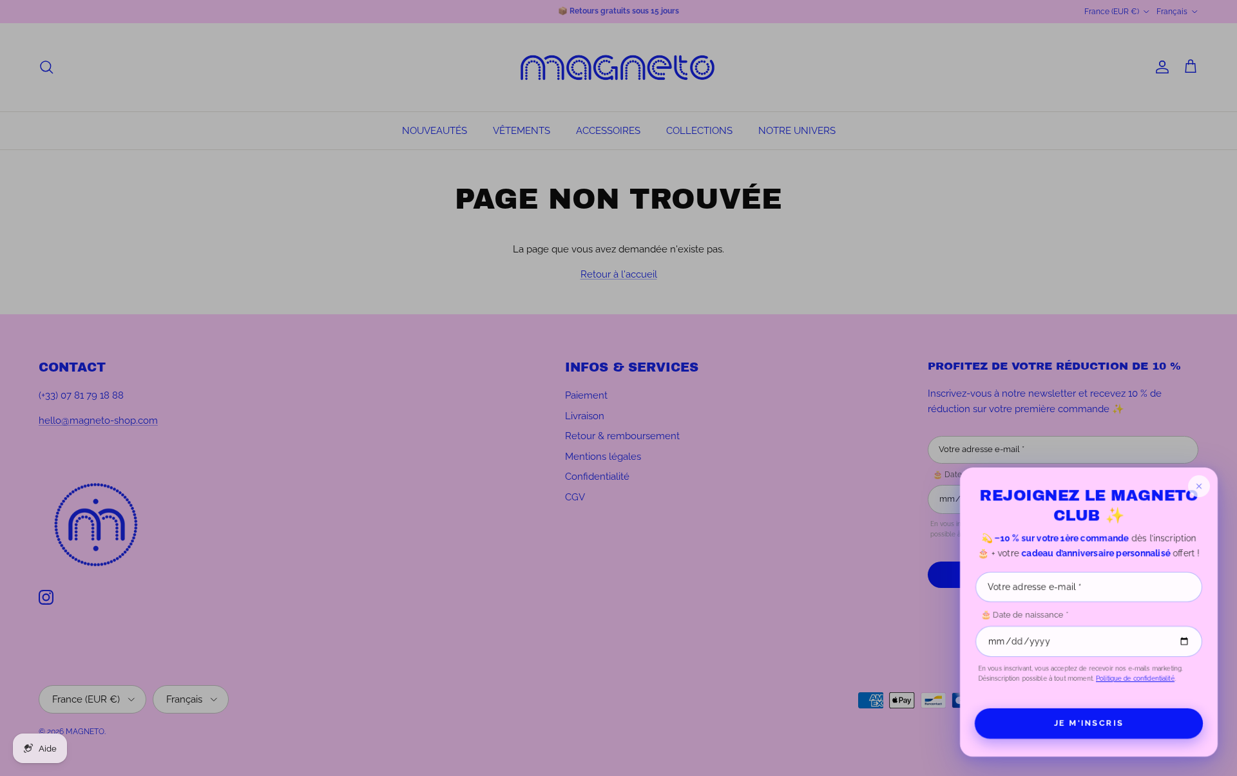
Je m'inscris (1089, 723)
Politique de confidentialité (1135, 678)
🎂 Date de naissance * (1024, 615)
